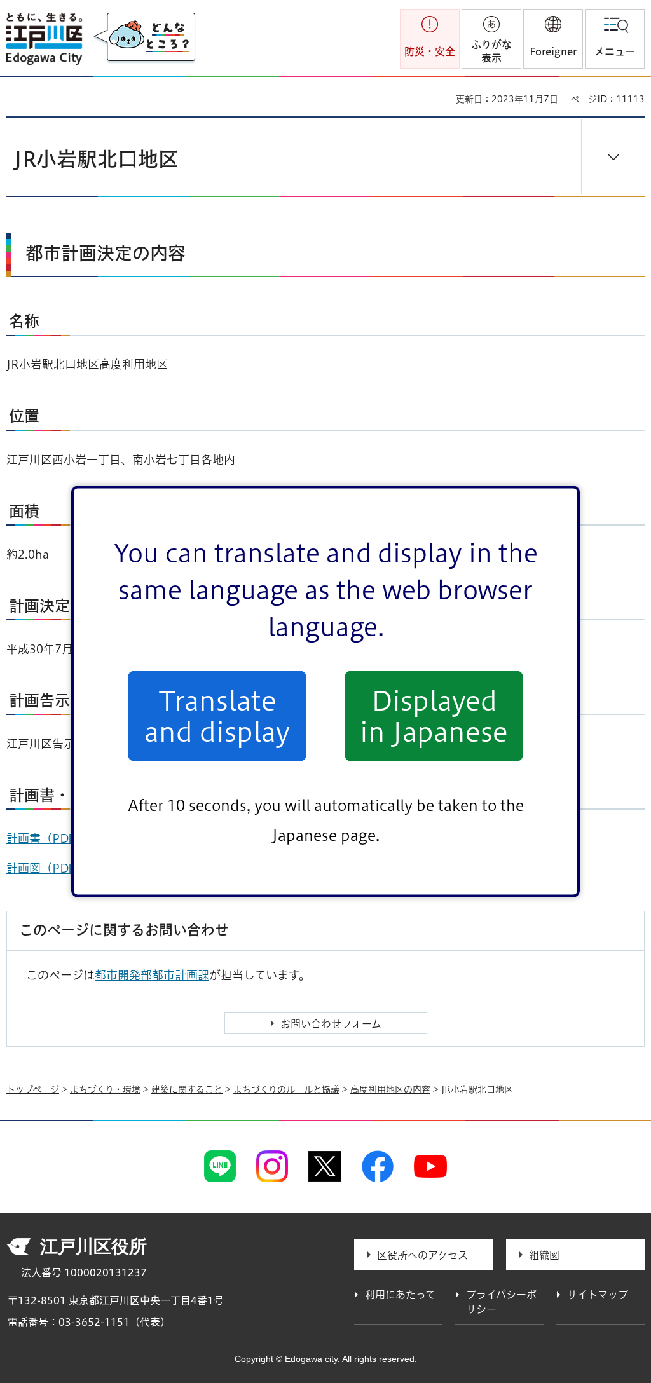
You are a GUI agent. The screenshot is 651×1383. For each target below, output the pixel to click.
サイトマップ (597, 1295)
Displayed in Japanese (434, 715)
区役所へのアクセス (422, 1255)
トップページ (32, 1089)
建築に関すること (187, 1089)
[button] (553, 39)
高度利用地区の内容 (390, 1089)
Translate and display (217, 715)
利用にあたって (400, 1295)
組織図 (544, 1255)
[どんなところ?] (144, 38)
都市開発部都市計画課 (152, 975)
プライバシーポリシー (501, 1302)
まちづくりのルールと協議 (286, 1089)
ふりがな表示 (491, 51)
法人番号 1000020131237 (84, 1272)
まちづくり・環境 (105, 1089)
